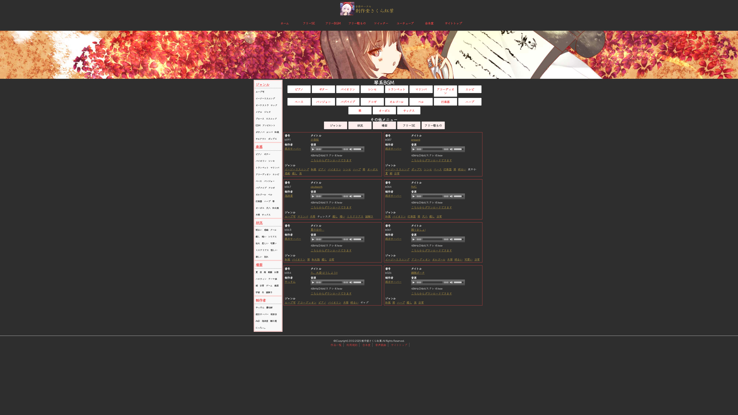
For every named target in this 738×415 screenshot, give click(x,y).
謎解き (269, 292)
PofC (414, 186)
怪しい (274, 249)
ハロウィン (261, 278)
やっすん (260, 307)
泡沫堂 (265, 320)
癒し (258, 236)
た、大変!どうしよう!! (324, 273)
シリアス (272, 236)
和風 (276, 132)
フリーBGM (333, 23)
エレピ (276, 174)
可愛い (273, 243)
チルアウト (261, 138)
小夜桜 (315, 139)
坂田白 (273, 314)
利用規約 (351, 345)
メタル (259, 111)
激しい (259, 256)
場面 (259, 264)
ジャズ (267, 111)
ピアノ (259, 154)
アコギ (271, 187)
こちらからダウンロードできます (331, 160)
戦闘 (270, 272)
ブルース (260, 118)
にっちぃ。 (261, 327)
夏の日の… (317, 229)
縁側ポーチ (418, 273)
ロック (274, 105)
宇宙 (258, 292)
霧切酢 (269, 307)
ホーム (284, 23)
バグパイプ (261, 187)
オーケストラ (262, 105)
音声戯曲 (380, 345)
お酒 (276, 272)
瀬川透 (273, 320)
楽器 (259, 146)
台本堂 (429, 23)
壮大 (258, 243)
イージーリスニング (265, 98)
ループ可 (260, 91)
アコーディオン (263, 174)
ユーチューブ (405, 23)
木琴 (258, 214)
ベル (270, 194)
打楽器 (259, 201)
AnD (258, 320)
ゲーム (269, 285)
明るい (259, 229)
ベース (259, 181)
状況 (259, 222)
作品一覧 (336, 345)
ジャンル (262, 84)
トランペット (262, 167)
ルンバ (269, 132)
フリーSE (309, 23)
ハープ (267, 201)
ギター (267, 154)
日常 (262, 285)
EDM (258, 125)
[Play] (313, 149)
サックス (266, 214)
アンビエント (268, 125)
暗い (264, 236)
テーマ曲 (272, 278)
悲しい (265, 243)
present (415, 139)
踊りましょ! (418, 229)
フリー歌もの (357, 23)
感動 (266, 229)
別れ (266, 256)
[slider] (358, 148)
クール (273, 229)
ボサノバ (260, 132)
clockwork (316, 186)
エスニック (271, 118)
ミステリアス (262, 249)
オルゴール (261, 194)
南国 (276, 285)
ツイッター (381, 23)
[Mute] (350, 149)
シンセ (271, 160)
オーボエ (260, 207)
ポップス (272, 138)
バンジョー (269, 181)
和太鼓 (275, 207)
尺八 (268, 207)
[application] (337, 149)
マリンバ (274, 167)
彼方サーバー (262, 314)
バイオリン (261, 160)
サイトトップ (453, 23)
